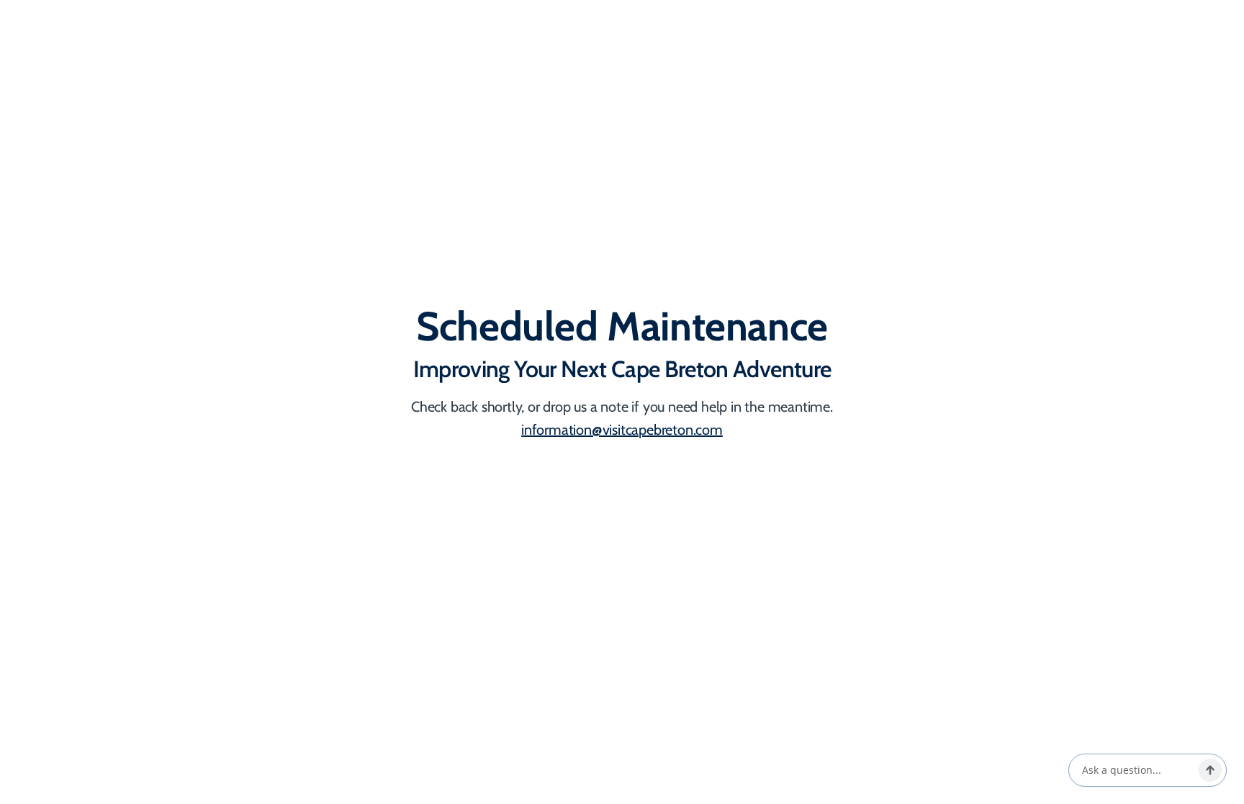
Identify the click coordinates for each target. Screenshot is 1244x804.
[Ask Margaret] (1210, 770)
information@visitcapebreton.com (622, 429)
